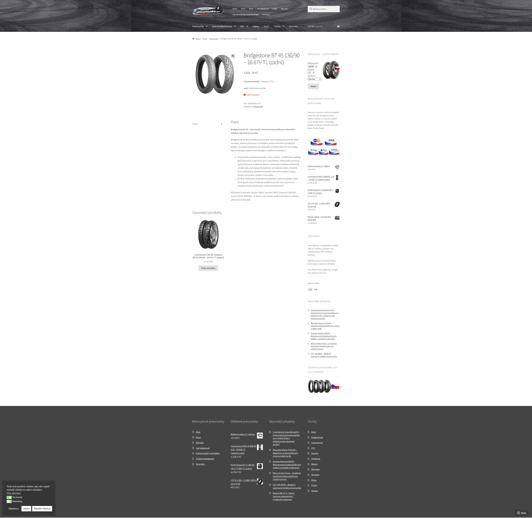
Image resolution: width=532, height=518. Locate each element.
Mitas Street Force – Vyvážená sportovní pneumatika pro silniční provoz (324, 346)
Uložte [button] (26, 508)
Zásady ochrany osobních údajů (245, 14)
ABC (242, 26)
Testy (266, 26)
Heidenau (315, 458)
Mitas (314, 480)
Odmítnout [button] (14, 508)
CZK (310, 289)
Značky (277, 26)
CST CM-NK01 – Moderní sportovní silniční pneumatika (324, 355)
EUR (315, 289)
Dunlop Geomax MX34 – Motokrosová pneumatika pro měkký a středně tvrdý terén (323, 336)
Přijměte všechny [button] (42, 508)
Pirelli (314, 485)
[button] (233, 56)
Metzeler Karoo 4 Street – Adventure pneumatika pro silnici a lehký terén (325, 326)
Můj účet (284, 8)
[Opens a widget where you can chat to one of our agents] (521, 513)
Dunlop (314, 453)
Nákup (256, 26)
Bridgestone (317, 437)
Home (234, 8)
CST (313, 448)
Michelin (315, 474)
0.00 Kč (315, 26)
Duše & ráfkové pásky (222, 26)
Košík (275, 8)
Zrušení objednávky (205, 458)
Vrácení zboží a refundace (208, 453)
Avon (313, 432)
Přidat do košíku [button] (208, 268)
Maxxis (314, 464)
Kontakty (266, 14)
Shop (243, 8)
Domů (198, 38)
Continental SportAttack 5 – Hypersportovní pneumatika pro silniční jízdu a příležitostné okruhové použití (324, 314)
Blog (251, 8)
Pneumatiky (198, 26)
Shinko (314, 490)
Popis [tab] (195, 123)
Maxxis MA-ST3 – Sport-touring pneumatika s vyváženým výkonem (284, 496)
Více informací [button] (14, 493)
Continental (317, 442)
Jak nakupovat (263, 8)
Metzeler (315, 469)
